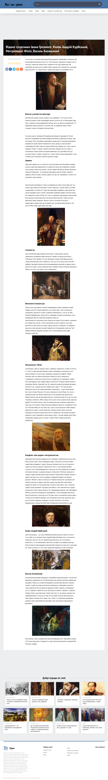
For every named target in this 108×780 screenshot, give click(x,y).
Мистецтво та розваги (72, 11)
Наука (37, 11)
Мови (43, 11)
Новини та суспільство (54, 11)
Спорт (83, 11)
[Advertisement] (54, 28)
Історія (30, 11)
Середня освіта (21, 11)
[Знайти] (99, 4)
